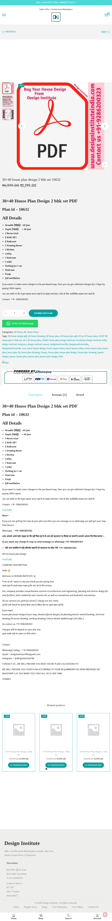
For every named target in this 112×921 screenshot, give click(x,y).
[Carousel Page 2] (49, 769)
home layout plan (93, 348)
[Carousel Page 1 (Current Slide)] (46, 769)
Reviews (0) (59, 395)
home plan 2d (13, 352)
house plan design (68, 352)
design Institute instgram (14, 344)
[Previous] (22, 126)
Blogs (44, 907)
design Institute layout (38, 344)
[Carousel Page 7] (65, 769)
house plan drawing (87, 352)
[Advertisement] (56, 61)
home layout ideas (55, 348)
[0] (106, 15)
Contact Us (93, 907)
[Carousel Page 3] (53, 769)
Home (16, 907)
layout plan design (48, 356)
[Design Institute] (5, 363)
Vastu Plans (32, 332)
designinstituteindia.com (14, 348)
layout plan (33, 356)
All (24, 332)
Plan (61, 356)
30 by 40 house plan (87, 336)
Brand (80, 395)
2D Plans (18, 332)
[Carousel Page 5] (59, 769)
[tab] (35, 395)
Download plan (43, 313)
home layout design (36, 348)
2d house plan (52, 336)
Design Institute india (96, 340)
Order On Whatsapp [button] (23, 323)
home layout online (75, 348)
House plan (53, 352)
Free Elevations (59, 907)
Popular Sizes (30, 907)
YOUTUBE (7, 510)
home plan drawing (30, 352)
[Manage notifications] (105, 914)
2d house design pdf (17, 336)
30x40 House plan (50, 340)
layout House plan (18, 356)
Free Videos (77, 907)
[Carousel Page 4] (56, 769)
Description (35, 395)
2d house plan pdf (68, 336)
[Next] (104, 126)
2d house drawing (36, 336)
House (44, 352)
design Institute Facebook (72, 340)
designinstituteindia (78, 344)
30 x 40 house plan (32, 340)
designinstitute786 (59, 344)
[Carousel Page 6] (62, 769)
